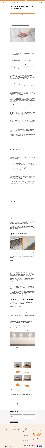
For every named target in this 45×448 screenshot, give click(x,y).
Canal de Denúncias (25, 436)
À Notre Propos (5, 429)
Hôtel (13, 433)
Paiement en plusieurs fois (26, 429)
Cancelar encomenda (25, 440)
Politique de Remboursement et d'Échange (27, 431)
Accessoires (14, 430)
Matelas (14, 428)
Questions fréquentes (25, 428)
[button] (10, 2)
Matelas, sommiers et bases (16, 429)
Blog (3, 430)
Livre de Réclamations (25, 435)
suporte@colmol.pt (37, 428)
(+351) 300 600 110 (37, 430)
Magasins (4, 428)
